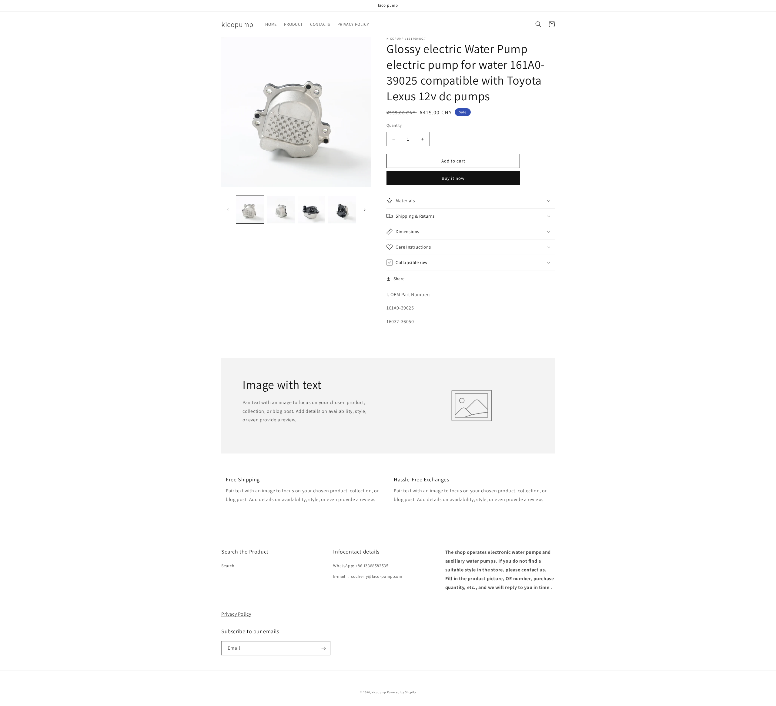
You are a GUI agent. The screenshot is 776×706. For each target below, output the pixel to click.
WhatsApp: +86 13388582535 (360, 565)
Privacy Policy (236, 614)
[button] (538, 24)
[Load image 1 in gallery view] (250, 209)
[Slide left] (228, 209)
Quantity (394, 125)
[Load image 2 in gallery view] (280, 209)
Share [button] (399, 278)
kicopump (379, 692)
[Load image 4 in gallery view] (342, 209)
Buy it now (453, 178)
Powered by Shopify (401, 692)
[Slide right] (364, 209)
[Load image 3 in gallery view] (311, 209)
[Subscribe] (323, 648)
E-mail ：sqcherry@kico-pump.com (367, 576)
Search (228, 565)
